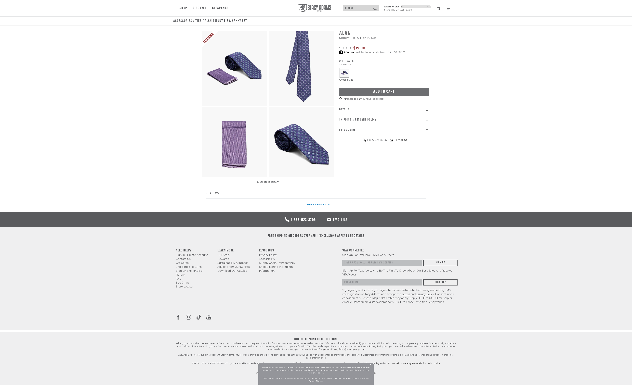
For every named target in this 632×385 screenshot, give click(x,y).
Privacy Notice (314, 370)
